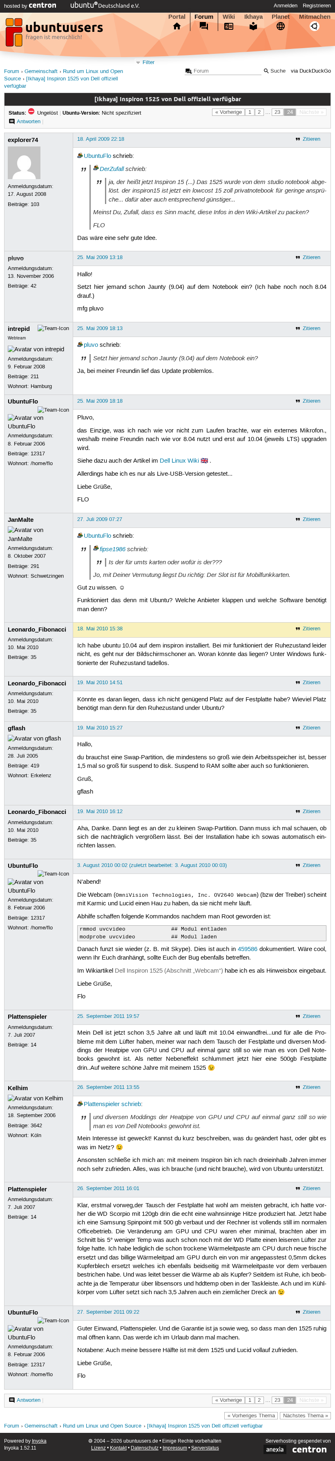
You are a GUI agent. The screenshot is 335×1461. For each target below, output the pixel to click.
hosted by (16, 6)
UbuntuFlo (97, 156)
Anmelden (285, 5)
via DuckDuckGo (311, 71)
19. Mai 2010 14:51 (100, 682)
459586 (247, 949)
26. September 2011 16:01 (108, 1188)
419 (35, 766)
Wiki (229, 17)
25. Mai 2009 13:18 (100, 257)
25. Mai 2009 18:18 (100, 401)
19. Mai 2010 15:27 (100, 728)
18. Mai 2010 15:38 (100, 628)
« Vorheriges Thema (251, 1415)
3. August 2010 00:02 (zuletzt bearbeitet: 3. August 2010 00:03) (152, 865)
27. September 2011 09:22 (108, 1312)
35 (33, 657)
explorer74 (23, 140)
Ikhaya (253, 17)
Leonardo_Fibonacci (37, 629)
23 (277, 112)
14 (33, 1045)
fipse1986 (112, 549)
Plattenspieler (27, 1017)
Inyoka (39, 1441)
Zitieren (311, 139)
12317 (38, 453)
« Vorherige (228, 112)
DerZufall (112, 169)
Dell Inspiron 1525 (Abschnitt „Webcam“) (169, 971)
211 (35, 376)
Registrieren (317, 5)
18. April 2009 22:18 (100, 139)
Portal (176, 17)
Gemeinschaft (41, 72)
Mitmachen (315, 17)
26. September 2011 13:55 (108, 1087)
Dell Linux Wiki (179, 461)
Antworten (28, 121)
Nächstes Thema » (305, 1415)
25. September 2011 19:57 (108, 1016)
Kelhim (18, 1088)
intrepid (19, 329)
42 (33, 286)
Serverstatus (205, 1448)
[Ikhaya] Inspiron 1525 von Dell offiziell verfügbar (205, 1426)
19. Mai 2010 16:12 (100, 811)
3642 (36, 1125)
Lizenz (98, 1448)
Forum (203, 17)
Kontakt (118, 1448)
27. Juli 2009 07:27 (99, 519)
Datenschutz (145, 1448)
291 (35, 566)
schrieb (131, 1104)
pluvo (16, 258)
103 (35, 204)
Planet (281, 17)
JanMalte (21, 520)
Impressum (175, 1448)
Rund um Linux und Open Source (102, 1426)
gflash (16, 728)
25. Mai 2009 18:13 (100, 328)
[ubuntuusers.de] (55, 34)
